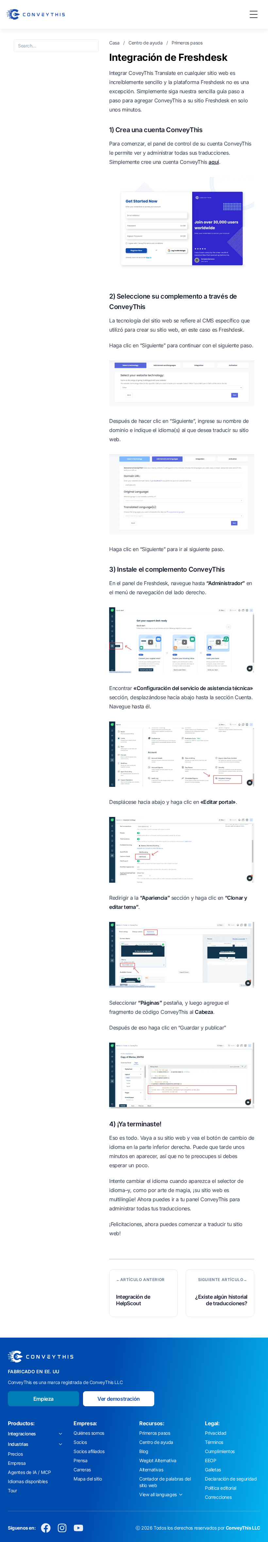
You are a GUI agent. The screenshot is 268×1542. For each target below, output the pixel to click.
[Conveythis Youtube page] (78, 1528)
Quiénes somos (89, 1433)
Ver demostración (118, 1398)
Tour (12, 1490)
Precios (15, 1454)
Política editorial (220, 1488)
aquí (214, 162)
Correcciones (218, 1497)
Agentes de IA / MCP (29, 1472)
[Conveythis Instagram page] (62, 1528)
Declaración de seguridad (231, 1478)
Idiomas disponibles (27, 1481)
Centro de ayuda (146, 42)
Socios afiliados (89, 1451)
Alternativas (151, 1469)
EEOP (210, 1460)
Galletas (213, 1469)
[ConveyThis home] (36, 14)
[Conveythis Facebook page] (46, 1528)
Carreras (82, 1469)
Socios (80, 1442)
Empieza (43, 1398)
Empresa (16, 1463)
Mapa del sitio (88, 1478)
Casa (115, 42)
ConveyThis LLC (243, 1528)
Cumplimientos (220, 1451)
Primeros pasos (187, 42)
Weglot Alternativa (157, 1460)
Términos (214, 1442)
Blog (143, 1451)
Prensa (81, 1460)
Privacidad (215, 1433)
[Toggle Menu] (253, 14)
